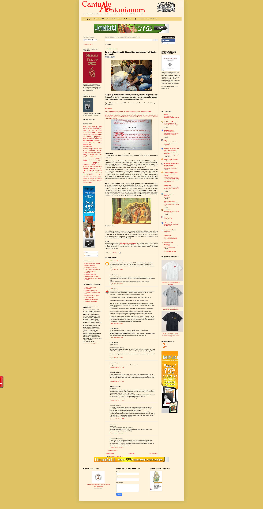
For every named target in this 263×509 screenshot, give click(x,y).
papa (95, 163)
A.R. (111, 289)
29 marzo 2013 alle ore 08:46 (117, 381)
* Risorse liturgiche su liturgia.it (92, 263)
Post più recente (110, 453)
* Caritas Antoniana (89, 297)
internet (99, 150)
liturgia (85, 154)
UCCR (165, 140)
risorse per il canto (92, 169)
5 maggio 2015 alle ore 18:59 (117, 447)
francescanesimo (88, 148)
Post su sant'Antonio (101, 19)
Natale (85, 160)
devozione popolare (92, 137)
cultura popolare (97, 134)
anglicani (94, 126)
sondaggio (85, 178)
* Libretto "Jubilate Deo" (90, 274)
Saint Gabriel (167, 197)
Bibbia (84, 130)
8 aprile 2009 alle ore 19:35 (116, 337)
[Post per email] (119, 252)
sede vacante (93, 176)
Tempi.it (166, 114)
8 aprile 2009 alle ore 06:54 (116, 283)
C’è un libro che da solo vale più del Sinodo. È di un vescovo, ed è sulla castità (171, 188)
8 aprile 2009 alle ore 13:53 (116, 323)
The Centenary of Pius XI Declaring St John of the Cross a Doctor (171, 125)
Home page (87, 19)
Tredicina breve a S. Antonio (122, 19)
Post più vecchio (153, 453)
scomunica (85, 176)
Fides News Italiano (169, 130)
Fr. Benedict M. (114, 260)
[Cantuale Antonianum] (168, 44)
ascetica (85, 128)
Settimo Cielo (167, 185)
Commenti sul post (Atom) (116, 456)
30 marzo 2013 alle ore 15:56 (117, 418)
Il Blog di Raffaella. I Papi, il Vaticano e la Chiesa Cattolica (171, 174)
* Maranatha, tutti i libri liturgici (91, 276)
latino (85, 152)
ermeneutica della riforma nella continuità (92, 142)
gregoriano (90, 150)
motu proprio (91, 159)
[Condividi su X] (110, 57)
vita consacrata (87, 182)
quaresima (92, 168)
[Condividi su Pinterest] (114, 57)
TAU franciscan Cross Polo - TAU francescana (98, 484)
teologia (98, 178)
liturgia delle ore (96, 154)
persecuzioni (86, 166)
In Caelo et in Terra (169, 222)
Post (86, 252)
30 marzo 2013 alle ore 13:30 (117, 400)
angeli (89, 126)
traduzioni (86, 180)
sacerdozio (98, 170)
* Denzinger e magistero (90, 267)
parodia (93, 164)
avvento (90, 128)
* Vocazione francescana (90, 301)
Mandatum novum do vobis (128, 243)
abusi (84, 126)
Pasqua (100, 164)
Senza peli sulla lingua (170, 229)
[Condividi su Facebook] (112, 57)
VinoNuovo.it (167, 217)
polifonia (96, 166)
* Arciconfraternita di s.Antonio (91, 295)
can (93, 130)
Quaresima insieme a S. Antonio (146, 19)
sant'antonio (88, 174)
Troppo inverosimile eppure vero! (171, 155)
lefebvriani (90, 152)
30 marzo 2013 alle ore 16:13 (117, 433)
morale (84, 159)
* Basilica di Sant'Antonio (90, 290)
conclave (85, 134)
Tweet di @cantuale (88, 44)
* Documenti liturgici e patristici (92, 269)
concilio (100, 132)
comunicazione (89, 132)
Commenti (88, 255)
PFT (91, 166)
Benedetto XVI (97, 128)
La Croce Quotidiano (169, 201)
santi (100, 174)
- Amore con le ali (168, 218)
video (99, 180)
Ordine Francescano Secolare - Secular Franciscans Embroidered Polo (170, 335)
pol (92, 166)
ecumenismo (90, 138)
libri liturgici (98, 152)
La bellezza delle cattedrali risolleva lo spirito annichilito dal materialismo (171, 143)
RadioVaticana (167, 235)
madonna (85, 157)
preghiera (85, 168)
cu (91, 134)
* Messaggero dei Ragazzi (91, 299)
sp (88, 178)
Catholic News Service (170, 251)
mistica (100, 156)
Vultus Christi (167, 210)
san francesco (92, 172)
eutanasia (99, 145)
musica (99, 159)
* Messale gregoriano (89, 265)
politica (100, 166)
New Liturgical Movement (170, 121)
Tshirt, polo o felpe (98, 486)
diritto (84, 138)
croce (89, 134)
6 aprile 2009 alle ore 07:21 (116, 269)
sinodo (100, 176)
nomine (95, 160)
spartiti (92, 178)
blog (89, 130)
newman (90, 160)
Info (166, 346)
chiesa (99, 130)
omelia (90, 163)
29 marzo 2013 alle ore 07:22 (117, 367)
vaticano (92, 180)
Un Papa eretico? (168, 231)
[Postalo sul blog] (108, 57)
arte (100, 126)
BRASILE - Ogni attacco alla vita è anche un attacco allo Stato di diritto (171, 204)
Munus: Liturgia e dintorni (171, 159)
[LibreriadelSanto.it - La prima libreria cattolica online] (131, 32)
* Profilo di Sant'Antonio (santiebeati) (90, 288)
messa (93, 157)
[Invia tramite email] (106, 57)
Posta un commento (113, 450)
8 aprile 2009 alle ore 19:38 (116, 357)
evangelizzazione (87, 146)
